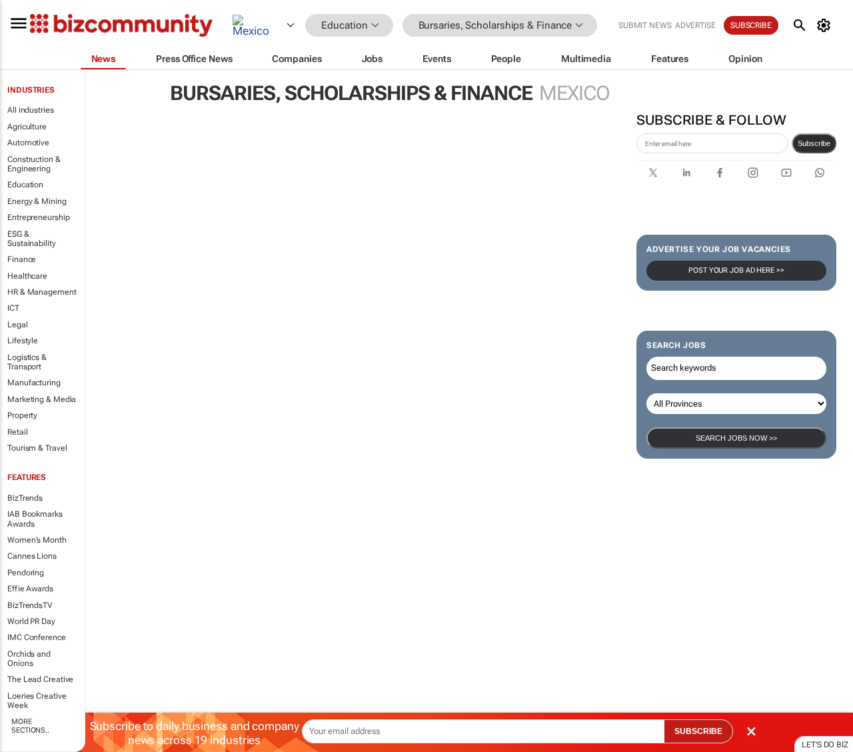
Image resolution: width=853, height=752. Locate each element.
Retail (17, 432)
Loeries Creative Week (36, 700)
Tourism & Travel (37, 448)
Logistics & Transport (27, 362)
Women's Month (37, 540)
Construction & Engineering (34, 164)
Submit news (645, 25)
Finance (21, 259)
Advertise (695, 25)
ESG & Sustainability (31, 238)
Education (25, 184)
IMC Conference (36, 637)
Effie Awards (30, 588)
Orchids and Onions (29, 658)
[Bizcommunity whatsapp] (819, 172)
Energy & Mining (37, 201)
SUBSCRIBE (698, 731)
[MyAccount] (826, 25)
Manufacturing (34, 382)
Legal (17, 324)
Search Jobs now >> (736, 438)
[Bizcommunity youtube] (786, 172)
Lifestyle (22, 340)
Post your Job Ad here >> (736, 270)
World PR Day (31, 621)
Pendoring (25, 572)
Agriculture (27, 126)
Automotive (28, 142)
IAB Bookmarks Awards (35, 518)
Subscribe (814, 143)
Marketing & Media (41, 399)
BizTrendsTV (30, 605)
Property (22, 415)
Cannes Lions (32, 556)
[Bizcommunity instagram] (753, 172)
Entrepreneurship (38, 217)
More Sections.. (30, 726)
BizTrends (25, 498)
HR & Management (42, 292)
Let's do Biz (825, 744)
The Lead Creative (40, 679)
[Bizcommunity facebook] (719, 172)
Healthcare (27, 276)
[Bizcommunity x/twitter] (653, 172)
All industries (30, 110)
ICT (13, 308)
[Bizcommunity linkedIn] (686, 172)
